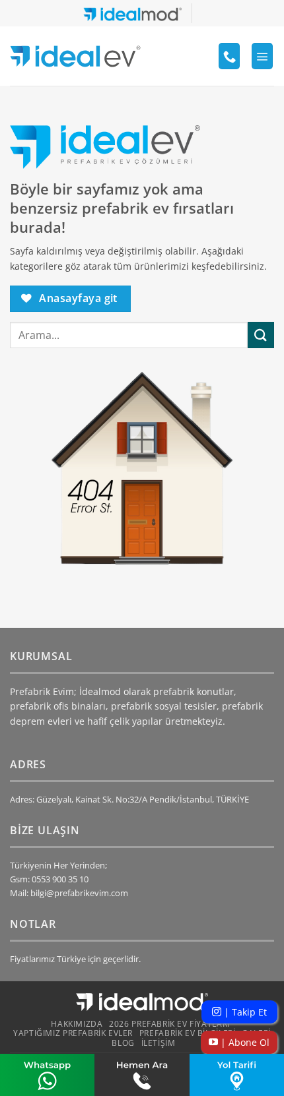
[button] (262, 56)
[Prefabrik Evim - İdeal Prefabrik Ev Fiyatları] (75, 56)
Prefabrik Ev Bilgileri (187, 1033)
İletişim (158, 1043)
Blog (123, 1043)
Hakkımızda (76, 1023)
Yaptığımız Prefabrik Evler (73, 1033)
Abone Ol (243, 1042)
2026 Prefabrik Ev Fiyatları (169, 1023)
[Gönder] (261, 335)
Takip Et (244, 1012)
